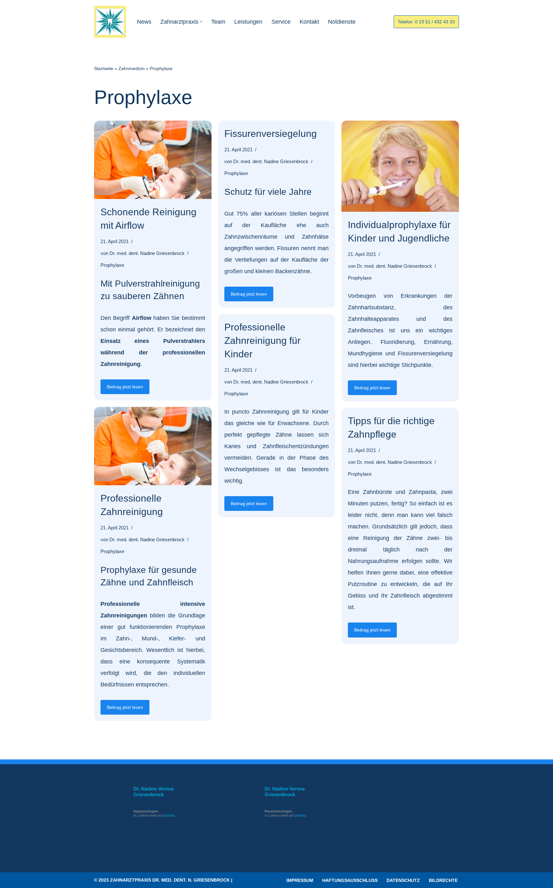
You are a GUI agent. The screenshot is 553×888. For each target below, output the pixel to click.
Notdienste (342, 22)
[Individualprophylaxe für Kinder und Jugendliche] (400, 166)
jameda (169, 815)
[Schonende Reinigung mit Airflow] (153, 160)
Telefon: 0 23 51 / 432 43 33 (426, 21)
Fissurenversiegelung (270, 133)
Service (281, 22)
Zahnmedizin (131, 68)
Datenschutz (403, 880)
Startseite (103, 68)
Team (218, 22)
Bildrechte (443, 880)
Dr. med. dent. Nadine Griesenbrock (147, 253)
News (144, 22)
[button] (201, 21)
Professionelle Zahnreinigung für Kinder (262, 340)
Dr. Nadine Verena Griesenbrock (153, 791)
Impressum (299, 880)
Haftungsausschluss (350, 880)
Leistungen (248, 22)
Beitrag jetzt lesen (121, 389)
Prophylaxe (112, 265)
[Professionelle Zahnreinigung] (153, 446)
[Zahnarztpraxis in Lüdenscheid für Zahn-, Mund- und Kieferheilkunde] (110, 22)
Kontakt (309, 22)
